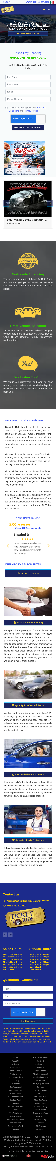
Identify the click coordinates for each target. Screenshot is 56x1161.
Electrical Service (40, 1090)
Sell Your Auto (40, 1110)
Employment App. (40, 1113)
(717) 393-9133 (34, 2)
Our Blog (15, 1080)
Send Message (28, 1021)
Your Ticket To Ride (43, 1136)
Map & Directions (40, 1096)
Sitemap (40, 1123)
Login (7, 2)
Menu (48, 9)
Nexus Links (40, 1129)
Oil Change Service (15, 1096)
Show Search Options (28, 573)
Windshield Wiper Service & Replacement (40, 1060)
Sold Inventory (40, 1119)
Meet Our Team (40, 1100)
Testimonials (15, 1074)
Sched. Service (15, 1093)
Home (15, 1057)
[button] (28, 33)
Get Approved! (15, 1087)
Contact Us (40, 1093)
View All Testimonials (28, 528)
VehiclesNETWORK (39, 1139)
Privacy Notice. (31, 111)
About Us (15, 1061)
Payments (40, 1116)
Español (45, 2)
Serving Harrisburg (15, 1077)
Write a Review (15, 1070)
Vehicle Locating (40, 1106)
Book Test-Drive (15, 1090)
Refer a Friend (40, 1103)
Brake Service (15, 1123)
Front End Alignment (15, 1119)
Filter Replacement (40, 1074)
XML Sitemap (40, 1126)
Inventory (16, 1083)
